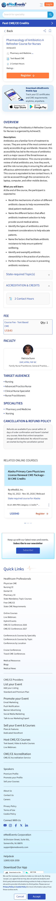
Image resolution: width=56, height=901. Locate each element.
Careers (7, 799)
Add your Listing (11, 688)
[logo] (14, 4)
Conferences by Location (15, 643)
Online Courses (10, 613)
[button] (44, 30)
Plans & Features (11, 729)
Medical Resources (12, 660)
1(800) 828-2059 (11, 860)
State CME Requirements (15, 606)
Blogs (6, 664)
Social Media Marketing (14, 714)
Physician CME (10, 583)
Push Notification (11, 706)
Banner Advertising (12, 710)
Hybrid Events (10, 621)
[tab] (28, 275)
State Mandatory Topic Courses (18, 598)
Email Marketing (11, 702)
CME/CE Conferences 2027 (15, 628)
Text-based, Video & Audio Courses (19, 743)
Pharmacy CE (10, 595)
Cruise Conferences (12, 650)
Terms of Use (9, 810)
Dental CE (8, 591)
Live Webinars (10, 617)
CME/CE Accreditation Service (17, 757)
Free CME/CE (9, 602)
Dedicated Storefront (13, 733)
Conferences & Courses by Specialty (20, 635)
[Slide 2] (28, 523)
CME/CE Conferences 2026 (15, 624)
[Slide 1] (25, 523)
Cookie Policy (10, 814)
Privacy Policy (10, 806)
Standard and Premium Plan (16, 692)
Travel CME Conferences (14, 653)
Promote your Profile (13, 777)
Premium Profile (11, 773)
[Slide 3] (31, 523)
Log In (49, 4)
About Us (8, 790)
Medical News (10, 668)
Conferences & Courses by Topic (18, 639)
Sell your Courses (11, 781)
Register (26, 75)
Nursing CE (8, 587)
